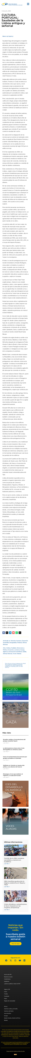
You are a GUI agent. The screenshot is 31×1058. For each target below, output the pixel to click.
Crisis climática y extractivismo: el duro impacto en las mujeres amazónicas (15, 905)
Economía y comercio (14, 650)
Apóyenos (6, 981)
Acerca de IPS (7, 974)
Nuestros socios (8, 976)
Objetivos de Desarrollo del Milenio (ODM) (14, 651)
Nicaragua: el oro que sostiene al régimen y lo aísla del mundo (13, 774)
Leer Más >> (6, 743)
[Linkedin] (24, 960)
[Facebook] (6, 960)
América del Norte (8, 1011)
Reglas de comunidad (9, 1000)
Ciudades (13, 648)
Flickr (5, 998)
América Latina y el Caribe (11, 1008)
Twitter (6, 994)
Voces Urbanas (17, 653)
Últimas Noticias (7, 653)
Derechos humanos (16, 641)
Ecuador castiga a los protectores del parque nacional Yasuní (14, 740)
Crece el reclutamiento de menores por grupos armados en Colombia (15, 757)
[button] (3, 632)
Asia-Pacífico (7, 1013)
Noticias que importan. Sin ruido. (15, 927)
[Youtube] (20, 960)
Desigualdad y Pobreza (15, 642)
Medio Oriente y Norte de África (12, 1018)
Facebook (6, 996)
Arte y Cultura (6, 648)
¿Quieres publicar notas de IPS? (12, 983)
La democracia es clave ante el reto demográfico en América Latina (13, 748)
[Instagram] (15, 960)
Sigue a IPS (7, 989)
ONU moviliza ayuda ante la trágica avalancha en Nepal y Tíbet (14, 883)
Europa (22, 650)
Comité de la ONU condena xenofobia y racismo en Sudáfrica (14, 860)
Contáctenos (7, 979)
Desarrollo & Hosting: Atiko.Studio (15, 1051)
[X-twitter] (11, 960)
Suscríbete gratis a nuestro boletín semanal (15, 936)
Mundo (6, 1020)
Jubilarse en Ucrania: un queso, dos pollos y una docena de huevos (13, 766)
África (5, 1006)
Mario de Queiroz (7, 36)
